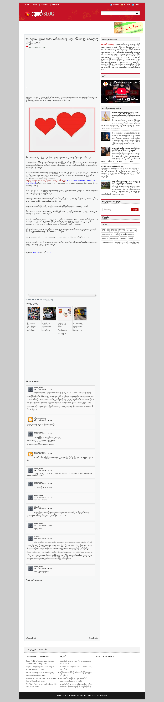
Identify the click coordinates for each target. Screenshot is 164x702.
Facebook (116, 4)
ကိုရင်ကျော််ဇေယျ (40, 418)
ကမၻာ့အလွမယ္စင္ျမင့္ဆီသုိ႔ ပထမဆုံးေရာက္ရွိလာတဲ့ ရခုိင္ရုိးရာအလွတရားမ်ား (127, 115)
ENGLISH (55, 4)
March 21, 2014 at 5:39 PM (43, 538)
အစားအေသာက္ (107, 242)
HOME (27, 4)
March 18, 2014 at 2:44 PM (43, 454)
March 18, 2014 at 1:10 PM (43, 389)
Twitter (136, 4)
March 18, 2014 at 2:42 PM (43, 434)
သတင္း (123, 238)
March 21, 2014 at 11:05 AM (43, 525)
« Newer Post (31, 638)
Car (103, 230)
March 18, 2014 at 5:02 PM (43, 484)
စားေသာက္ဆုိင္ (107, 234)
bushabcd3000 (39, 452)
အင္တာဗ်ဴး (131, 238)
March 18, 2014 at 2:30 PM (43, 420)
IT (108, 230)
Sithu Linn (38, 299)
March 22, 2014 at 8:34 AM (43, 568)
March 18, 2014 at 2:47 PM (43, 470)
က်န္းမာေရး (131, 230)
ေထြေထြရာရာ (48, 299)
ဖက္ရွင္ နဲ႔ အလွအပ (127, 234)
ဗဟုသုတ (105, 238)
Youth (122, 230)
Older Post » (93, 638)
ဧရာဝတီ (45, 252)
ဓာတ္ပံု (117, 234)
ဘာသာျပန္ (114, 238)
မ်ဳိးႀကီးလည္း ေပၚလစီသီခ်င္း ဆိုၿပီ (127, 133)
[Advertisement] (62, 69)
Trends (114, 230)
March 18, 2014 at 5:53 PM (43, 497)
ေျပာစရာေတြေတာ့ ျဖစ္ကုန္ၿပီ (113, 166)
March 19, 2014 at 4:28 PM (43, 508)
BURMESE (45, 4)
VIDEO (35, 4)
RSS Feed (127, 4)
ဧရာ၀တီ (32, 252)
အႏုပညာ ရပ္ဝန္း (121, 242)
